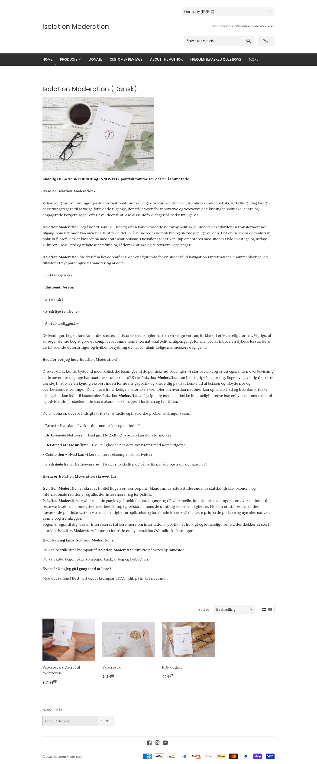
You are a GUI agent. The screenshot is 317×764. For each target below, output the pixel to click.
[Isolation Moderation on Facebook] (149, 743)
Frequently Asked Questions (215, 59)
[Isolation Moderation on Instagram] (157, 743)
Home (47, 59)
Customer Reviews (126, 59)
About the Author (166, 59)
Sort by (204, 609)
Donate (95, 59)
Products (69, 59)
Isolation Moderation (75, 26)
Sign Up (106, 721)
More (254, 59)
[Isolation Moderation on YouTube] (165, 743)
